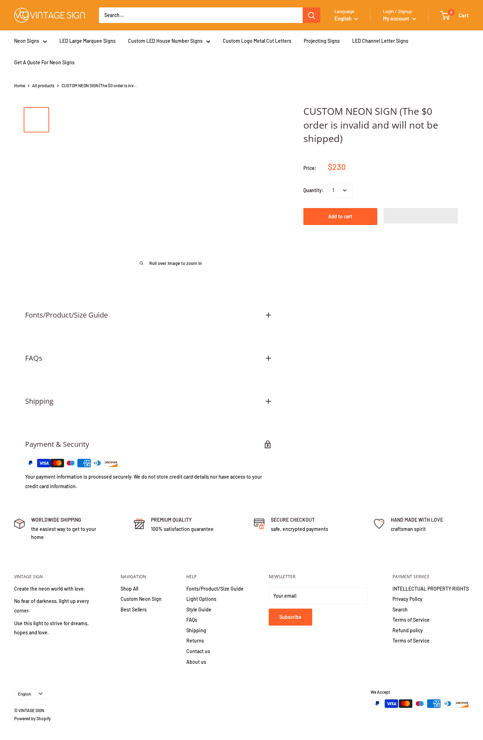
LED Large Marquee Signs (87, 41)
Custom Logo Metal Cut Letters (257, 41)
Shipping (196, 630)
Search (400, 609)
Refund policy (407, 630)
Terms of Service (411, 620)
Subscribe (290, 617)
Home (19, 85)
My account (397, 18)
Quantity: (313, 190)
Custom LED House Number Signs (165, 41)
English (24, 693)
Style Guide (198, 609)
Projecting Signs (322, 41)
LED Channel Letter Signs (380, 41)
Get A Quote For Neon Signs (44, 62)
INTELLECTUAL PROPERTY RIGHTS (430, 589)
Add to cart (340, 216)
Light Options (201, 599)
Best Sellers (134, 609)
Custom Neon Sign (141, 599)
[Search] (311, 15)
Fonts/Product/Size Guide (215, 589)
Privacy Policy (407, 599)
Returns (195, 641)
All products (43, 85)
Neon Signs (26, 41)
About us (196, 662)
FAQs (191, 620)
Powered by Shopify (32, 718)
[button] (421, 216)
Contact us (198, 651)
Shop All (129, 589)
